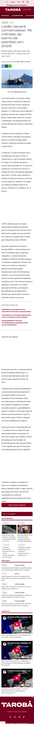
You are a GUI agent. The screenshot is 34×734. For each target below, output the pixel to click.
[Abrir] (23, 1)
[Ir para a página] (18, 1)
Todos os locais (27, 9)
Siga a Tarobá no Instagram (17, 505)
